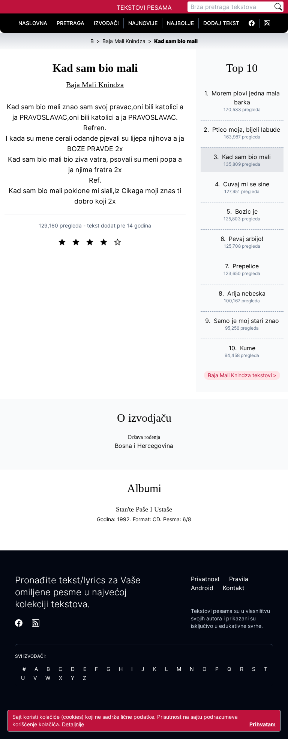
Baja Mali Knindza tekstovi (240, 375)
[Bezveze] (79, 241)
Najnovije (143, 23)
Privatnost (205, 579)
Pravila (238, 579)
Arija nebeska (246, 293)
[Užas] (65, 241)
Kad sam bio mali (246, 157)
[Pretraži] (278, 6)
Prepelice (245, 266)
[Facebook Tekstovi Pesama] (252, 23)
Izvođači (106, 23)
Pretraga (70, 23)
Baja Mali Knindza (95, 84)
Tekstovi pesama (211, 611)
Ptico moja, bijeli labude (246, 129)
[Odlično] (120, 241)
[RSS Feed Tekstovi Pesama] (267, 23)
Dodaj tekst (221, 23)
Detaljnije (73, 724)
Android (202, 588)
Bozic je (246, 211)
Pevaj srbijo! (246, 238)
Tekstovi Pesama (144, 7)
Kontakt (233, 588)
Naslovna (32, 23)
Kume (247, 348)
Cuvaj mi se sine (246, 184)
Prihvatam (262, 724)
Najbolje (180, 23)
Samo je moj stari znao (246, 320)
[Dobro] (107, 241)
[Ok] (93, 241)
